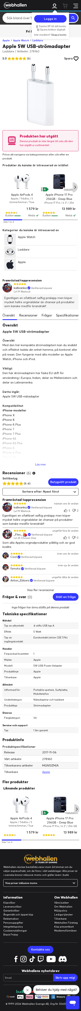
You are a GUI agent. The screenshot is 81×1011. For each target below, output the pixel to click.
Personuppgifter (13, 922)
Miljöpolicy (60, 910)
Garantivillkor (11, 910)
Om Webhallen (63, 906)
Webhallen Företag (66, 922)
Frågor (47, 315)
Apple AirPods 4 (22, 195)
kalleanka (20, 288)
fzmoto (15, 568)
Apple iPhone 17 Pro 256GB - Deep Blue (59, 197)
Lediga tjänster (63, 914)
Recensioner (28, 315)
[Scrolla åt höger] (75, 187)
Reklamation (11, 918)
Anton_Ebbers (19, 580)
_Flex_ (18, 534)
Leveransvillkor (12, 906)
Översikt (8, 315)
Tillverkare (60, 918)
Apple (6, 40)
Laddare (37, 40)
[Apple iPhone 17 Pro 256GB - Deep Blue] (59, 182)
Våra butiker (61, 902)
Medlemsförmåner (65, 930)
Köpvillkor (9, 902)
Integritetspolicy (13, 926)
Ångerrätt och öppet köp (18, 914)
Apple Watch (21, 40)
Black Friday (10, 934)
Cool (13, 557)
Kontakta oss (40, 949)
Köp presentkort (64, 926)
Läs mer (40, 464)
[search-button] (73, 18)
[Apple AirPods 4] (21, 182)
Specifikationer (67, 315)
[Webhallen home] (14, 5)
